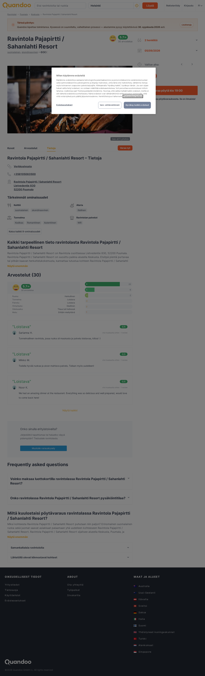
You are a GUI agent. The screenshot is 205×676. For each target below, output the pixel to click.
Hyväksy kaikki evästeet (137, 105)
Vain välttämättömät (110, 105)
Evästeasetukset (64, 105)
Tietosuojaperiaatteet (133, 96)
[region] (104, 91)
